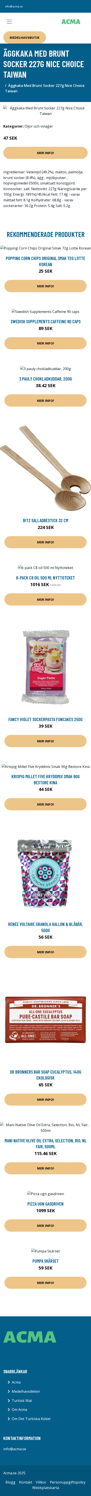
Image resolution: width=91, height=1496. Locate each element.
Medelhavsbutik (25, 37)
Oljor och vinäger (39, 126)
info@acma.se (14, 6)
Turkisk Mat (22, 1400)
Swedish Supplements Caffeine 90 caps (46, 321)
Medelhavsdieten (26, 1391)
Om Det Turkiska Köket (31, 1418)
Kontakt (25, 1482)
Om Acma (19, 1409)
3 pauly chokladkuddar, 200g (45, 378)
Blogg (10, 1482)
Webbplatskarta (45, 1487)
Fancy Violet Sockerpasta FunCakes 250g (45, 719)
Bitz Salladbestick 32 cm (45, 520)
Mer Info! (45, 153)
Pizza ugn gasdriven (45, 1203)
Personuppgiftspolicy (67, 1482)
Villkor (41, 1482)
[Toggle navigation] (9, 22)
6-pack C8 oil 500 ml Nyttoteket (45, 577)
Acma (16, 1382)
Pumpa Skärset (45, 1261)
